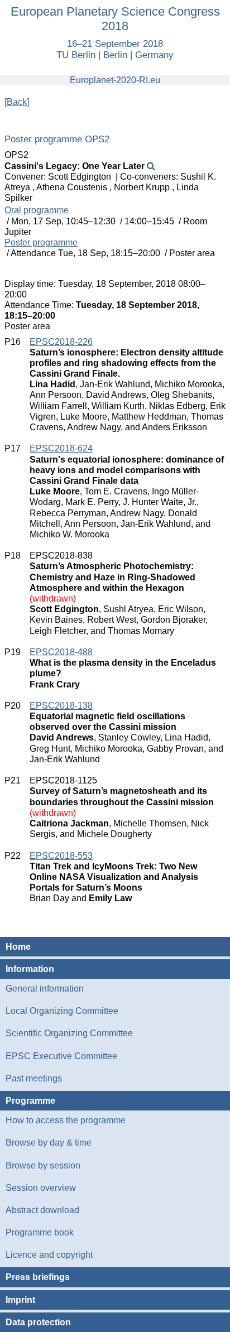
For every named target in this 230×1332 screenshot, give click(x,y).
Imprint (20, 1300)
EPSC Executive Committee (61, 1056)
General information (45, 988)
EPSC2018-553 (61, 855)
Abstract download (42, 1210)
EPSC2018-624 (61, 448)
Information (30, 969)
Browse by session (43, 1165)
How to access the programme (66, 1120)
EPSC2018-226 (61, 342)
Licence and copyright (49, 1254)
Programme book (40, 1232)
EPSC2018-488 (61, 652)
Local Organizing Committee (62, 1011)
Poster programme (41, 242)
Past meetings (34, 1078)
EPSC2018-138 (61, 705)
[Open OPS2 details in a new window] (151, 166)
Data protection (38, 1322)
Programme (30, 1100)
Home (18, 946)
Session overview (41, 1187)
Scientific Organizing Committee (69, 1033)
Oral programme (36, 210)
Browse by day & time (49, 1142)
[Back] (16, 102)
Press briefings (38, 1277)
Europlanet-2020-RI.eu (115, 80)
